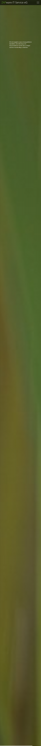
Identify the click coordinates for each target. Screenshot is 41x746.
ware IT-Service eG (14, 2)
